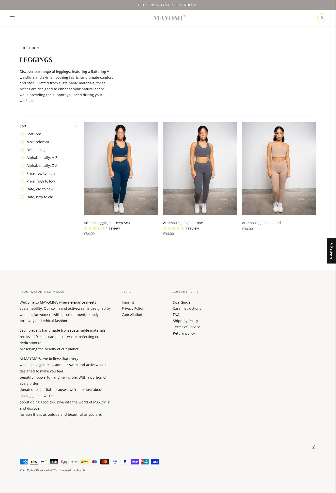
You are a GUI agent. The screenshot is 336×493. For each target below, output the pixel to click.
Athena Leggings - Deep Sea (107, 222)
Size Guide (181, 302)
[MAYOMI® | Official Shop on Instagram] (313, 447)
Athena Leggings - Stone (183, 222)
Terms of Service (186, 326)
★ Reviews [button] (331, 251)
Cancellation (132, 314)
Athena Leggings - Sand (261, 222)
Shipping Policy (185, 320)
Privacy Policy (133, 308)
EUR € (26, 445)
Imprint (128, 302)
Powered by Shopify (72, 470)
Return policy (184, 333)
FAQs (177, 314)
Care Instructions (187, 308)
